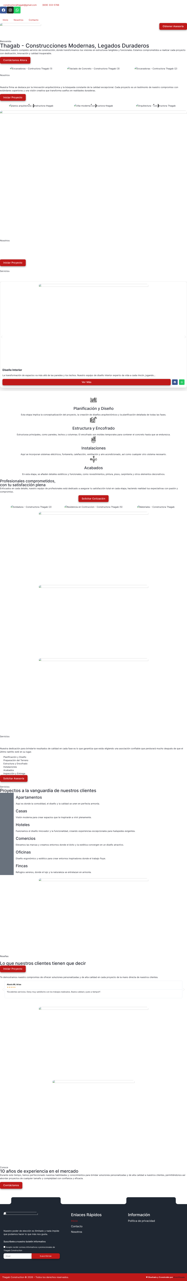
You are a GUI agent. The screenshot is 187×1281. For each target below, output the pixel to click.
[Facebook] (3, 10)
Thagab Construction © (14, 1277)
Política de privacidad (141, 1220)
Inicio (5, 20)
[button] (175, 382)
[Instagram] (10, 10)
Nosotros (18, 20)
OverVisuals (179, 1277)
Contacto (33, 20)
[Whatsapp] (17, 10)
